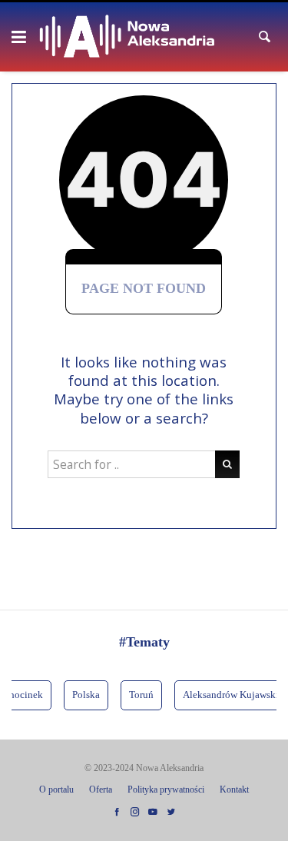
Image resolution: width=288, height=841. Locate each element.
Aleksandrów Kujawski (229, 694)
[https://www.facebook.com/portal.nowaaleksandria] (116, 812)
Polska (84, 694)
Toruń (139, 694)
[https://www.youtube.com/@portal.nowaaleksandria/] (152, 812)
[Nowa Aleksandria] (127, 37)
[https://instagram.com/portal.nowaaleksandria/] (135, 812)
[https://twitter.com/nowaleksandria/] (171, 812)
